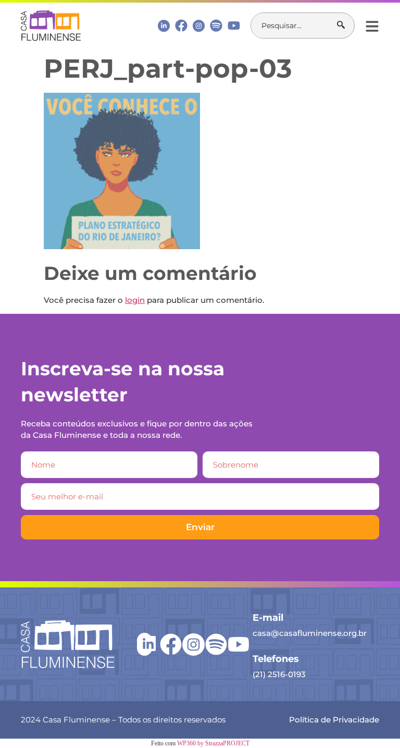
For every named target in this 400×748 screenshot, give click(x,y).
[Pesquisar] (345, 25)
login (135, 300)
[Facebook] (181, 25)
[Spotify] (216, 25)
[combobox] (294, 25)
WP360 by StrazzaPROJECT (213, 743)
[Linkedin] (164, 25)
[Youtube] (234, 25)
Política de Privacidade (334, 720)
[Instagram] (199, 26)
